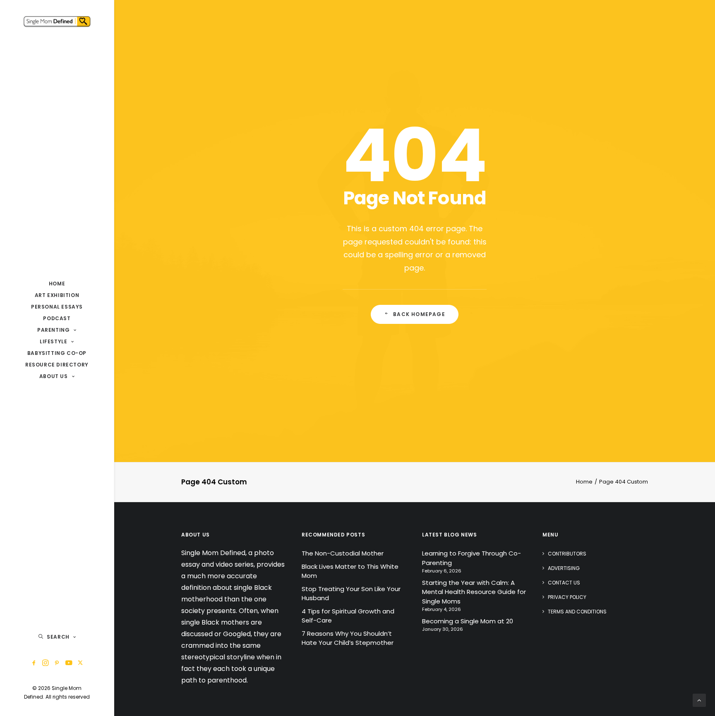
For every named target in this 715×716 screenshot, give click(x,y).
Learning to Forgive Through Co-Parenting (471, 558)
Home (57, 283)
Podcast (56, 318)
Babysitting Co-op (56, 353)
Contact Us (564, 582)
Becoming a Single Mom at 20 (467, 621)
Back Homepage (419, 314)
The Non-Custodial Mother (343, 553)
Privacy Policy (567, 597)
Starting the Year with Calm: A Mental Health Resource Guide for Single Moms (474, 592)
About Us (53, 376)
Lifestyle (53, 341)
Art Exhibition (57, 295)
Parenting (53, 329)
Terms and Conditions (577, 611)
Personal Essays (57, 306)
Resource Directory (57, 364)
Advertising (564, 568)
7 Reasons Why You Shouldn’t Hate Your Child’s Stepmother (347, 638)
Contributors (567, 553)
